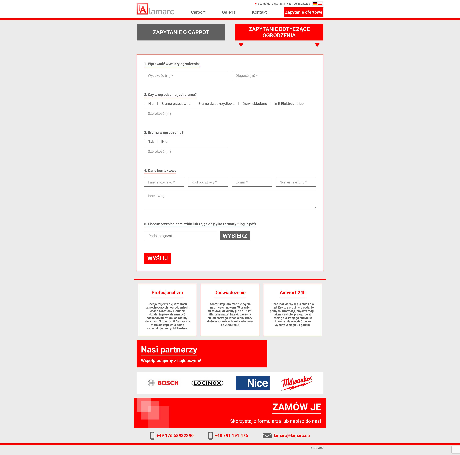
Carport (198, 12)
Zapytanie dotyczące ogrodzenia (279, 32)
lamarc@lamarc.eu (292, 435)
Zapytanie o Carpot (181, 32)
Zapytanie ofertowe (303, 12)
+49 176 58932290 (298, 3)
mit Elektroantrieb (289, 103)
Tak (151, 141)
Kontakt (259, 12)
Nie (151, 103)
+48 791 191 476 (231, 435)
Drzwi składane (255, 103)
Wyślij (157, 258)
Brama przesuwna (176, 103)
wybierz (235, 235)
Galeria (229, 12)
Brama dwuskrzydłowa (216, 103)
